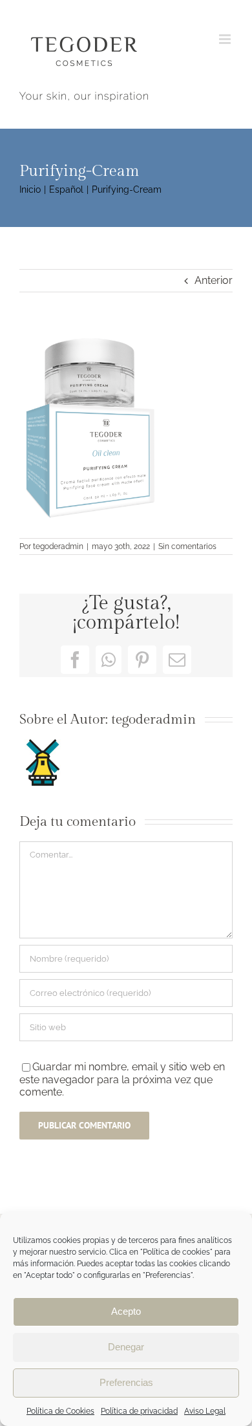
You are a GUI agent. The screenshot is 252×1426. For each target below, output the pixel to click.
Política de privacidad (139, 1411)
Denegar (126, 1346)
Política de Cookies (60, 1411)
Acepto (126, 1311)
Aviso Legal (205, 1411)
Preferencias (126, 1382)
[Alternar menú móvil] (226, 39)
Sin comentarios (187, 546)
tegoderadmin (58, 546)
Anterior (213, 280)
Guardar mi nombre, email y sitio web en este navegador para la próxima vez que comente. (122, 1080)
